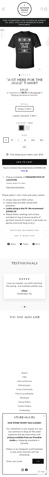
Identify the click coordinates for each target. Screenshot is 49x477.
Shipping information (24, 230)
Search (24, 373)
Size (24, 135)
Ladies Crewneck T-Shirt (24, 115)
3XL (42, 140)
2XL (33, 140)
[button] (24, 92)
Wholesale (24, 398)
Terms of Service (24, 381)
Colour (24, 123)
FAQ (24, 377)
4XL (24, 146)
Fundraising (24, 410)
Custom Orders (24, 406)
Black (21, 127)
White (27, 127)
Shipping (14, 95)
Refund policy (24, 385)
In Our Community (24, 389)
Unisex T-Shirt (24, 108)
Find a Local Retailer (24, 393)
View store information (15, 187)
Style (24, 104)
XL (25, 140)
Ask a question (24, 236)
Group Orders (24, 402)
